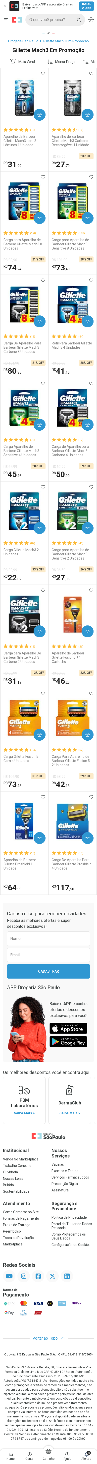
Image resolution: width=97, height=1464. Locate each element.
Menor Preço (65, 62)
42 (61, 784)
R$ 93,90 (10, 260)
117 (63, 888)
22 (12, 578)
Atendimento (16, 1203)
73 (61, 268)
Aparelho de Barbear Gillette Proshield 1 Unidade (19, 864)
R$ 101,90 (11, 363)
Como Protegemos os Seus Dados (68, 1236)
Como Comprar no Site (21, 1212)
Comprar (35, 115)
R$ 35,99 (58, 157)
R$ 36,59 (58, 570)
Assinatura (60, 1190)
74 (12, 268)
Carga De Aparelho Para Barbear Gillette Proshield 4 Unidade (72, 864)
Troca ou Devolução (18, 1238)
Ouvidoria (10, 1172)
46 (61, 681)
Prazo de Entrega (16, 1225)
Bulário (8, 1185)
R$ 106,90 (11, 777)
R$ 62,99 (10, 467)
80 (12, 371)
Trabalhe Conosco (17, 1166)
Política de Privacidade (69, 1217)
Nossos (60, 1153)
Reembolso (12, 1231)
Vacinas (57, 1164)
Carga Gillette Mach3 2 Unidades (21, 552)
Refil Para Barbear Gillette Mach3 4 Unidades (72, 345)
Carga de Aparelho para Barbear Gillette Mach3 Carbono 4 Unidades (70, 451)
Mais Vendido (29, 62)
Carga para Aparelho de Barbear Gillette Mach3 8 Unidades (22, 244)
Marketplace (13, 1244)
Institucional (16, 1150)
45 (12, 474)
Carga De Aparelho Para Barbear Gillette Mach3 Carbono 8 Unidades (22, 347)
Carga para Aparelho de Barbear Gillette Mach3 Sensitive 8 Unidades (70, 244)
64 (12, 888)
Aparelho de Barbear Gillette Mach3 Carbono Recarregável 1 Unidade (70, 141)
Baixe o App (86, 6)
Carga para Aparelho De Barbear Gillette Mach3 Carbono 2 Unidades (22, 657)
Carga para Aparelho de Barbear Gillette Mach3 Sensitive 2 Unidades (70, 554)
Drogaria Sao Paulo (23, 41)
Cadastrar (48, 971)
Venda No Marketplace (21, 1159)
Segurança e (64, 1206)
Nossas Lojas (13, 1179)
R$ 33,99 (10, 570)
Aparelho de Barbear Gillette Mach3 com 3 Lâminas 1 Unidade (19, 141)
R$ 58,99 (58, 673)
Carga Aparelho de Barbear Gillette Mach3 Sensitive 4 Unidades (21, 451)
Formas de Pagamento (21, 1218)
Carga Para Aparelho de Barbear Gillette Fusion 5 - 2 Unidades (72, 761)
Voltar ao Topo (46, 1338)
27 (61, 164)
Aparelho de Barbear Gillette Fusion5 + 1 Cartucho (68, 657)
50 (61, 474)
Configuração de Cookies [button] (71, 1245)
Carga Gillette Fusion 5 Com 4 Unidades (20, 759)
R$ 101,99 (59, 260)
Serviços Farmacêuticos (70, 1177)
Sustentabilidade (16, 1191)
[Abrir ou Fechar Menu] (6, 20)
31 (12, 164)
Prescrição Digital (65, 1184)
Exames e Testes (64, 1171)
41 (61, 371)
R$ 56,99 (58, 363)
